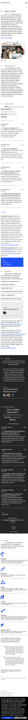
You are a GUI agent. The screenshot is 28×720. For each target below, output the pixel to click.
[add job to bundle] (22, 124)
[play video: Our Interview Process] (4, 312)
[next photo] (5, 61)
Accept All (7, 717)
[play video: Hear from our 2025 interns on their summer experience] (4, 395)
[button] (13, 528)
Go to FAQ (8, 264)
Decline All (20, 717)
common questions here (8, 348)
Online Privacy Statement (7, 693)
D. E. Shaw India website (12, 253)
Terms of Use (18, 700)
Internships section (8, 249)
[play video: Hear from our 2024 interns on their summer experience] (8, 395)
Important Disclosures (6, 695)
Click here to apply (6, 38)
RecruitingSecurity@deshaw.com (10, 245)
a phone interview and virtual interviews (13, 334)
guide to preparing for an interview (11, 324)
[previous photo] (2, 61)
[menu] (26, 2)
